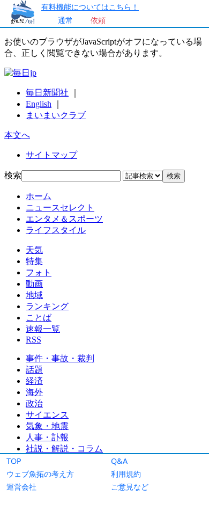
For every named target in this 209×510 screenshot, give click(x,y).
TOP (13, 461)
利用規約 (126, 474)
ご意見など (129, 487)
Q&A (119, 461)
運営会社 (21, 487)
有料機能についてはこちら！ (90, 7)
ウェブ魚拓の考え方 (40, 474)
